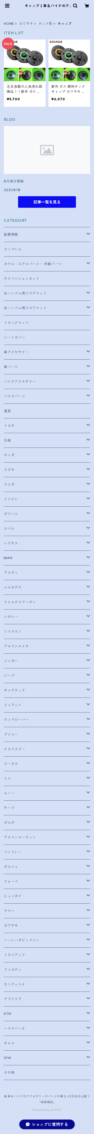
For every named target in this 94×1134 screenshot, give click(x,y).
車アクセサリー (16, 352)
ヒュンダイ (13, 896)
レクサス (11, 543)
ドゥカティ (13, 969)
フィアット (13, 705)
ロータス (11, 764)
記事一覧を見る (47, 202)
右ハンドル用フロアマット (25, 293)
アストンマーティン (20, 837)
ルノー (9, 793)
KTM (7, 1014)
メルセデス (13, 587)
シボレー (11, 617)
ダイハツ (11, 514)
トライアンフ (14, 955)
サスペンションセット (22, 278)
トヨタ (9, 425)
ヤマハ (9, 911)
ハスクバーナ (14, 1028)
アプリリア (13, 999)
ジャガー (11, 661)
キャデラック (14, 690)
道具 (7, 411)
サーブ (9, 808)
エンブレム (13, 249)
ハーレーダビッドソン (22, 940)
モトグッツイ (14, 984)
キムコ (9, 1043)
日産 (7, 440)
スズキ (9, 470)
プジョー (11, 734)
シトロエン (13, 631)
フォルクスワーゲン (20, 602)
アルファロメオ (16, 646)
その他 (9, 1072)
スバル (9, 528)
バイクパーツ (14, 396)
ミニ (7, 778)
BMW (8, 558)
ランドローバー (16, 720)
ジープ (9, 675)
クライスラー (14, 749)
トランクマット (16, 323)
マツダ (9, 484)
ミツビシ (11, 499)
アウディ (11, 572)
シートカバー (14, 337)
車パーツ (11, 367)
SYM (7, 1058)
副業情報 (11, 234)
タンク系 (45, 23)
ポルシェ (11, 867)
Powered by (42, 1110)
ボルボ (9, 822)
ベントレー (13, 852)
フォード (11, 881)
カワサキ (26, 23)
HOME (9, 23)
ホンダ (9, 455)
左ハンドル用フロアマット (25, 308)
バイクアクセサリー (20, 381)
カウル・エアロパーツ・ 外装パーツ (33, 264)
